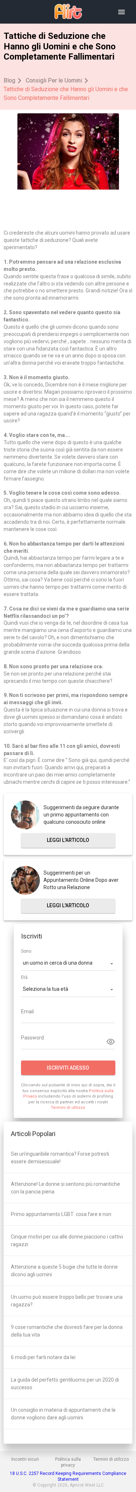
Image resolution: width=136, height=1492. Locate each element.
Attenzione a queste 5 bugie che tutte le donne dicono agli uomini (64, 1270)
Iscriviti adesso (68, 1068)
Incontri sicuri (25, 1459)
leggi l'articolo (68, 840)
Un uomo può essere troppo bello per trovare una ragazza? (67, 1300)
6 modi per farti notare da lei (43, 1357)
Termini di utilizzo (68, 1107)
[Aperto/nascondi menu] (121, 12)
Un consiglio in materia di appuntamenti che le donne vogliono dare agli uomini (63, 1413)
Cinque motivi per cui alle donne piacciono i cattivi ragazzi (67, 1240)
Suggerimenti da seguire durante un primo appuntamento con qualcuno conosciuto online (81, 814)
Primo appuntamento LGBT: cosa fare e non (61, 1214)
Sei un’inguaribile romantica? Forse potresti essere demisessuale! (60, 1157)
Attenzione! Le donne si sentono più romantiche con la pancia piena (65, 1188)
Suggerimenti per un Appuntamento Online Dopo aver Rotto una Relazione (81, 880)
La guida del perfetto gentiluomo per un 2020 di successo (65, 1383)
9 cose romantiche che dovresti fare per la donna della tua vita (67, 1331)
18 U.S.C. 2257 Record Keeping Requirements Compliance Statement (68, 1476)
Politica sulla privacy (68, 1462)
